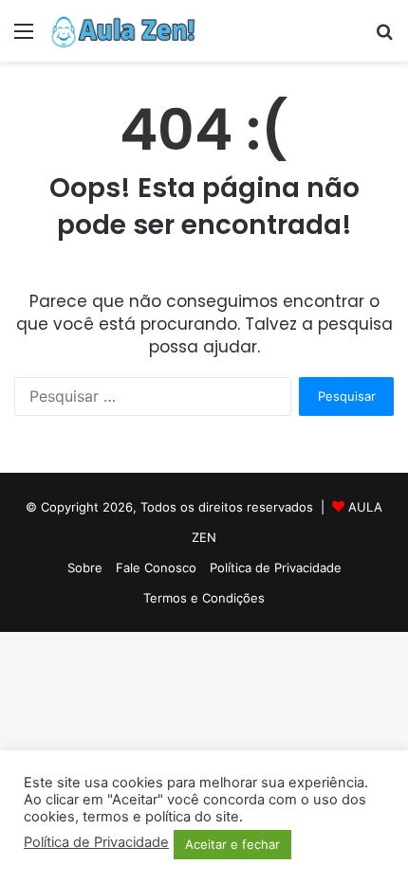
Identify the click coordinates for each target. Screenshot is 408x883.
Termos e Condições (204, 597)
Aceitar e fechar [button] (232, 844)
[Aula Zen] (123, 30)
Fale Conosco (156, 567)
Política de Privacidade (276, 567)
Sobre (84, 567)
